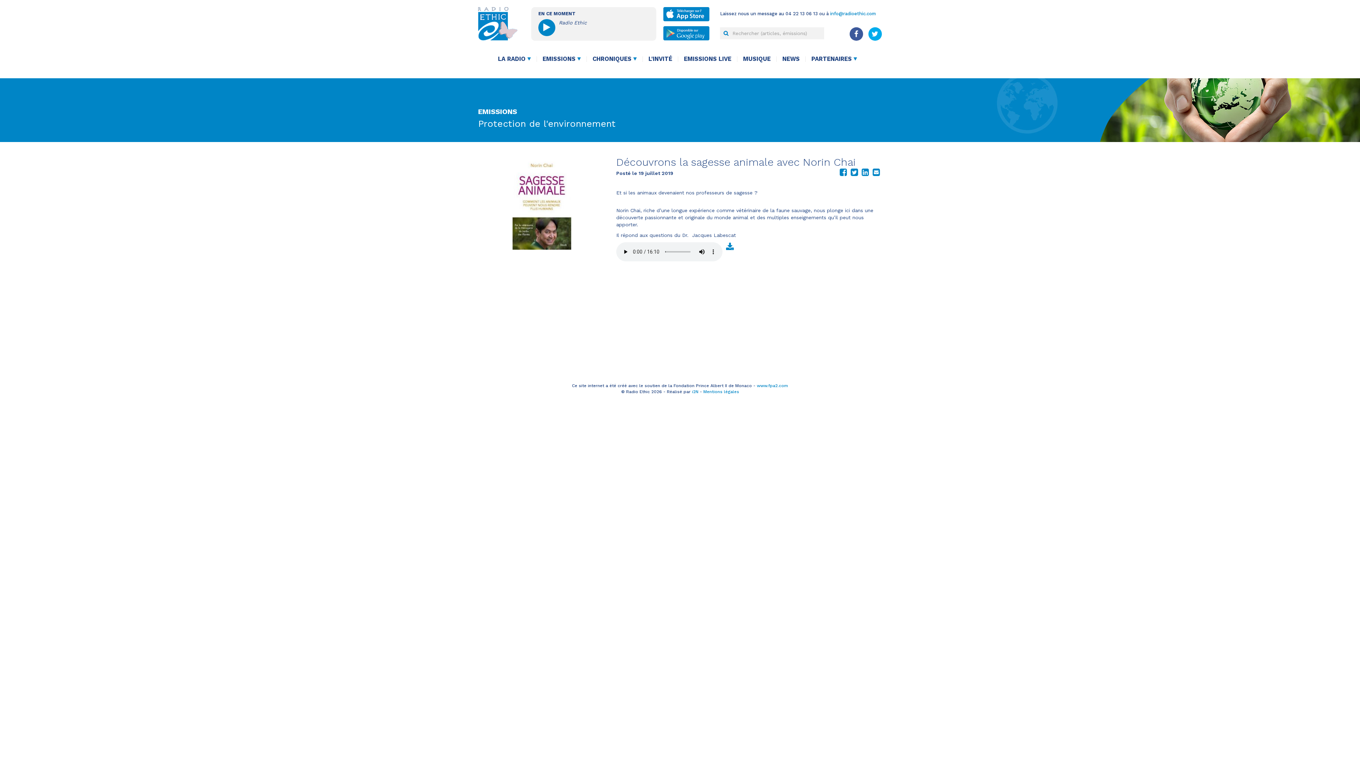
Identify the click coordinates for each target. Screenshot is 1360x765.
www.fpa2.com (772, 385)
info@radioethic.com (853, 13)
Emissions (559, 59)
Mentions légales (721, 391)
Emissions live (707, 59)
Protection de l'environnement (547, 123)
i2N (695, 391)
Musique (757, 59)
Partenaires (831, 59)
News (791, 59)
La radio (512, 59)
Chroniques (612, 59)
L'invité (660, 59)
